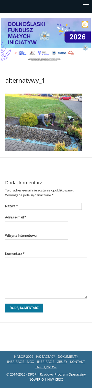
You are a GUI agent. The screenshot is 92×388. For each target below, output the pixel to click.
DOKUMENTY (68, 356)
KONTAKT (77, 361)
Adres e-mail (15, 217)
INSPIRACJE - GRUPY (52, 361)
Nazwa (11, 206)
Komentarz (15, 253)
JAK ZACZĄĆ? (45, 356)
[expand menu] (86, 6)
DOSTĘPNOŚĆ (46, 366)
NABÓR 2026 (23, 356)
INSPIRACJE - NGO (20, 361)
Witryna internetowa (21, 235)
